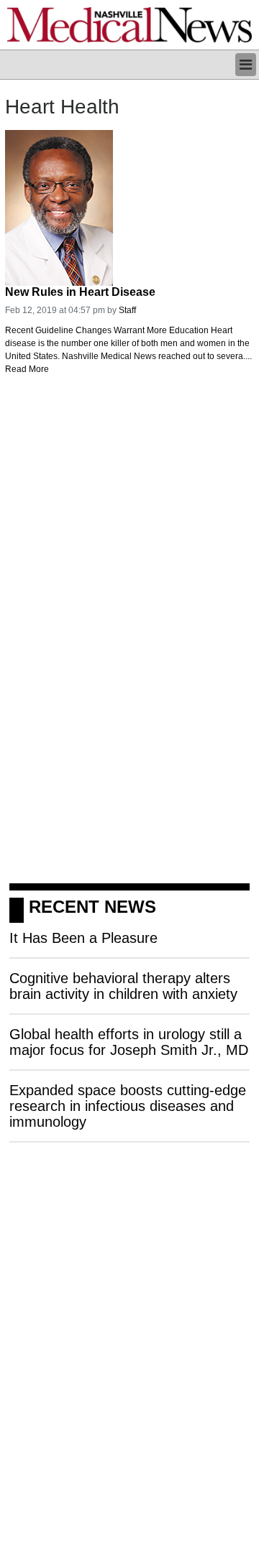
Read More (27, 369)
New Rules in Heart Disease (80, 292)
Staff (127, 310)
